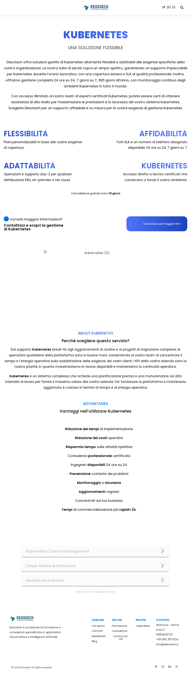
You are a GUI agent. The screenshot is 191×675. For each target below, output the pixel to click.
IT (163, 7)
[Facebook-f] (156, 667)
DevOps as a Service (45, 580)
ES (174, 7)
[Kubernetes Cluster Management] (162, 551)
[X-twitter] (177, 667)
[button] (27, 7)
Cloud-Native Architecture (50, 565)
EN (169, 7)
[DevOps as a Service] (162, 580)
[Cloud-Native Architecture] (162, 565)
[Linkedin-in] (170, 667)
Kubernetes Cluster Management (57, 551)
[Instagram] (163, 667)
